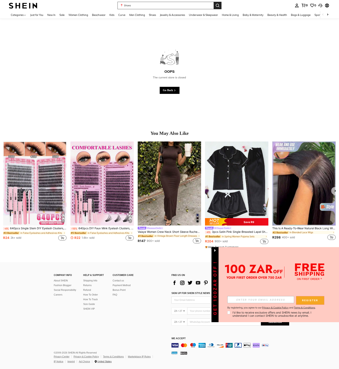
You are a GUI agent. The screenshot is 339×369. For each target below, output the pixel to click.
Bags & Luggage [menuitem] (301, 14)
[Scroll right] (327, 15)
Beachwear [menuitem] (99, 14)
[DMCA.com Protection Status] (183, 353)
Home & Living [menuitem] (230, 14)
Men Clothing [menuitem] (137, 14)
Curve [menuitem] (121, 14)
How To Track (90, 299)
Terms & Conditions (113, 356)
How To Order (90, 294)
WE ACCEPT (178, 338)
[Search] (217, 5)
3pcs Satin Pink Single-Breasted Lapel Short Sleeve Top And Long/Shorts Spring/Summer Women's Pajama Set (237, 231)
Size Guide (89, 304)
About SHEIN (61, 280)
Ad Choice (84, 361)
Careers (58, 294)
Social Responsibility (65, 290)
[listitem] (35, 193)
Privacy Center (61, 356)
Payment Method (122, 285)
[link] (304, 5)
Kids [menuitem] (111, 14)
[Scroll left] (323, 15)
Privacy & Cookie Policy (86, 356)
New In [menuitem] (51, 14)
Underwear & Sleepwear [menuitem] (203, 14)
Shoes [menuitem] (152, 14)
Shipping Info (90, 280)
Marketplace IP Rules (139, 356)
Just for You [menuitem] (36, 14)
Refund (87, 290)
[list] (202, 283)
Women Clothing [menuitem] (78, 14)
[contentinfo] (230, 345)
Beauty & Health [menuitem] (277, 14)
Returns (87, 285)
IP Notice (58, 361)
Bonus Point (119, 290)
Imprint (71, 361)
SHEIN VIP (89, 308)
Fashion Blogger (62, 285)
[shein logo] (23, 5)
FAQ (115, 294)
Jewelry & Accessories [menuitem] (172, 14)
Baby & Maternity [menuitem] (253, 14)
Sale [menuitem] (62, 14)
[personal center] (296, 5)
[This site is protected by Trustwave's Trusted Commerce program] (174, 353)
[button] (320, 5)
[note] (236, 222)
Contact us (118, 280)
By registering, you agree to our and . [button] (271, 307)
